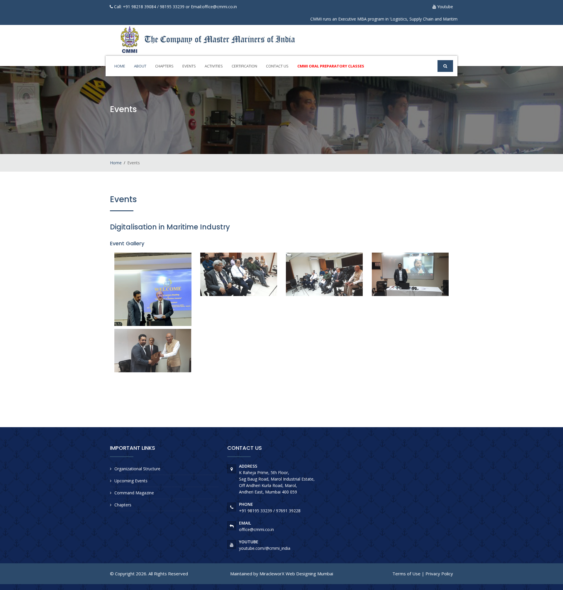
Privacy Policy (439, 574)
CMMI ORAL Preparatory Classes (330, 66)
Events (189, 66)
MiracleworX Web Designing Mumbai (296, 574)
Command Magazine (134, 493)
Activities (214, 66)
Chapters (164, 66)
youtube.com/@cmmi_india (264, 548)
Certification (244, 66)
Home (119, 66)
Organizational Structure (137, 468)
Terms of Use (406, 574)
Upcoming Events (130, 481)
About (140, 66)
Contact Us (277, 66)
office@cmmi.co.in (219, 6)
